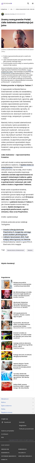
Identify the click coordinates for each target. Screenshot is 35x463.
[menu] (33, 3)
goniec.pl (4, 459)
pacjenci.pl (22, 452)
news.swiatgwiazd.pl (25, 456)
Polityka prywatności (26, 429)
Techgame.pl (4, 9)
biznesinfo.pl (22, 449)
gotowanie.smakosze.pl (8, 456)
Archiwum (4, 434)
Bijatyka (30, 250)
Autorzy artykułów (7, 431)
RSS (2, 437)
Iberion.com (5, 449)
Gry (11, 9)
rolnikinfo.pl (5, 452)
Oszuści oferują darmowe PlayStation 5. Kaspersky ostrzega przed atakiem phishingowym (17, 232)
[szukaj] (28, 3)
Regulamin (22, 425)
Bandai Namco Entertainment (15, 250)
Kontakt (22, 422)
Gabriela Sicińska (10, 14)
